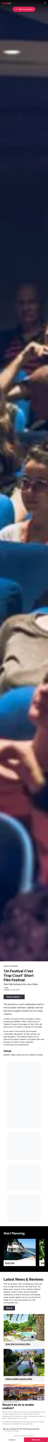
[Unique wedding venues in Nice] (24, 1365)
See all (8, 1308)
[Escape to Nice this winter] (24, 1400)
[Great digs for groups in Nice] (24, 1330)
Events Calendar (11, 966)
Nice (6, 987)
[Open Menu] (45, 3)
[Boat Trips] (20, 1252)
